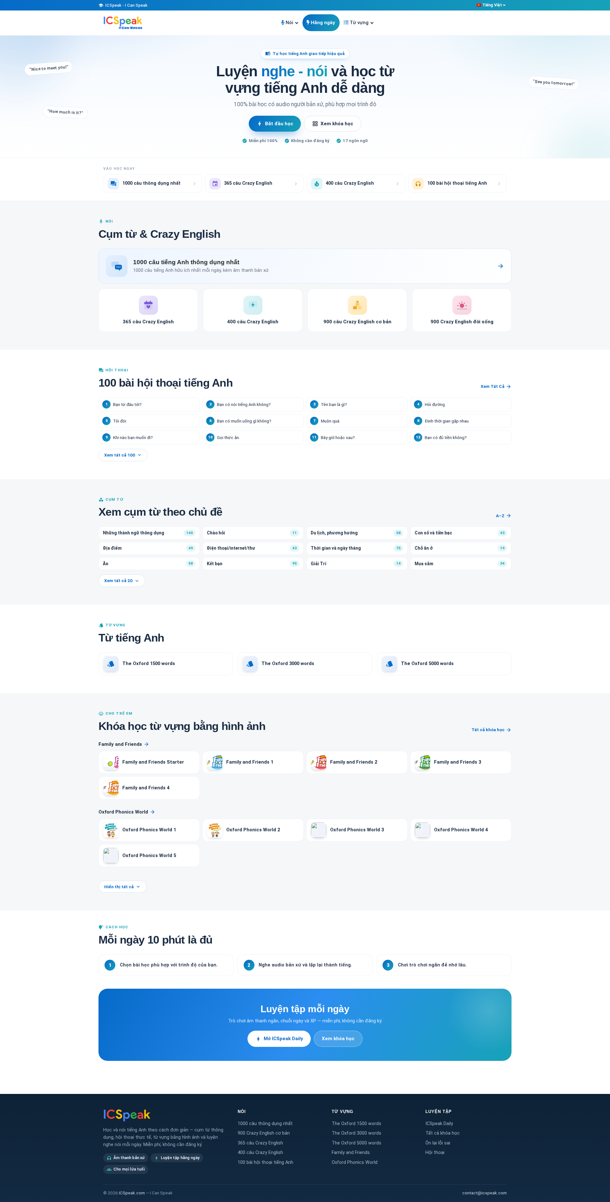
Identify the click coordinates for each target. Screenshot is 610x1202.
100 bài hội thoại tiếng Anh (265, 1162)
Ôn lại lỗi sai (437, 1143)
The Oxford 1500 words (356, 1123)
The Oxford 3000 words (356, 1133)
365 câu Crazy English (260, 1143)
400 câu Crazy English (260, 1152)
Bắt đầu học (274, 123)
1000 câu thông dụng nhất (265, 1123)
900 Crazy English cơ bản (264, 1133)
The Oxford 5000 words (356, 1143)
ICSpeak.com (132, 1193)
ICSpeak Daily (439, 1123)
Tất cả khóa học (491, 730)
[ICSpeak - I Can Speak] (123, 23)
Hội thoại (434, 1152)
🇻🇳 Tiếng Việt (489, 5)
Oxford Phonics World (126, 812)
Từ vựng (359, 22)
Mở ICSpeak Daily (279, 1039)
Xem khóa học (332, 123)
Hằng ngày (323, 22)
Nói (289, 22)
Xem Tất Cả (496, 386)
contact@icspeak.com (484, 1193)
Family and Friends (123, 744)
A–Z (504, 516)
